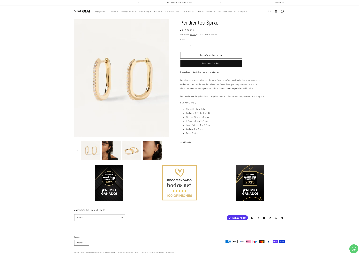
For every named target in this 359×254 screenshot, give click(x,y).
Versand (193, 34)
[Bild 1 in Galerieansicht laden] (90, 150)
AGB (136, 252)
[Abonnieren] (121, 217)
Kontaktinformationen (156, 252)
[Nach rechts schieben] (166, 150)
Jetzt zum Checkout (211, 63)
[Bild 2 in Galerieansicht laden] (111, 150)
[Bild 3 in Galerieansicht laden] (131, 150)
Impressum (170, 252)
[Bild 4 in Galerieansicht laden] (152, 150)
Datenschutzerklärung (125, 252)
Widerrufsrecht (110, 252)
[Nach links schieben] (77, 150)
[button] (113, 11)
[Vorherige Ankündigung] (138, 2)
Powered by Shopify (95, 253)
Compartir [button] (187, 142)
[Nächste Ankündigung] (221, 2)
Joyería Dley (85, 253)
